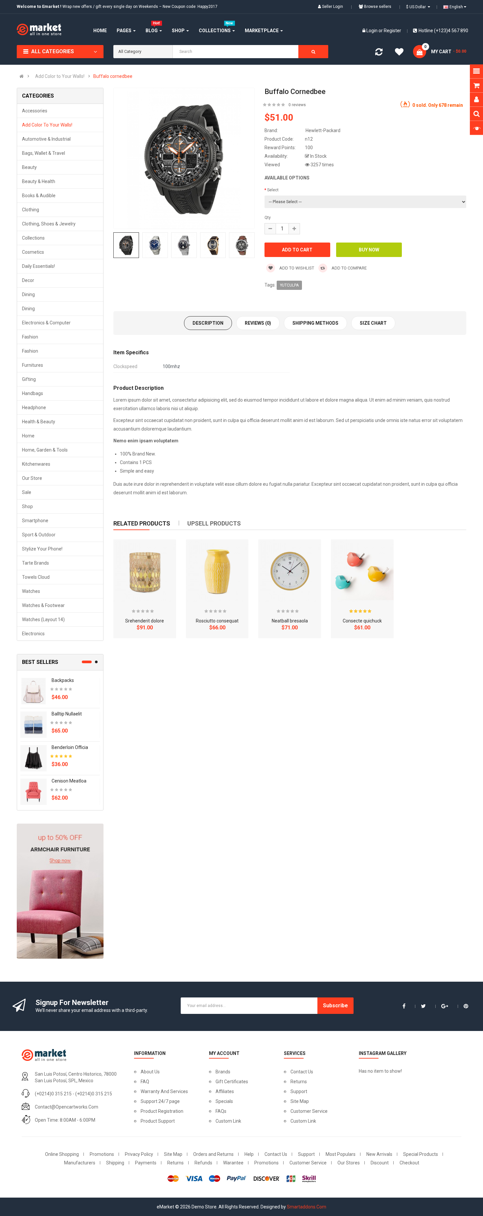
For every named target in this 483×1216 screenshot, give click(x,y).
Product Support (158, 1121)
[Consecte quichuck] (362, 570)
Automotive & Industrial (46, 139)
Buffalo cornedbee (112, 76)
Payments (145, 1162)
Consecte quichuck (362, 620)
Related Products (141, 523)
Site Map (299, 1101)
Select (273, 190)
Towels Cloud (36, 577)
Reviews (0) (258, 323)
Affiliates (225, 1091)
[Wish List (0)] (399, 53)
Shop (27, 506)
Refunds (203, 1162)
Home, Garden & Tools (45, 450)
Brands (223, 1071)
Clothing (30, 209)
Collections (33, 238)
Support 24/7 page (160, 1101)
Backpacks (63, 680)
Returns (298, 1081)
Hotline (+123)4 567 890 (443, 30)
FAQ (145, 1081)
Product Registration (162, 1111)
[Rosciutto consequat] (217, 570)
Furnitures (32, 365)
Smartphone (35, 520)
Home (28, 435)
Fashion (30, 336)
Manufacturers (79, 1162)
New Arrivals (379, 1154)
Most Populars (341, 1154)
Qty (267, 217)
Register (392, 30)
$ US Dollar (417, 7)
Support (298, 1091)
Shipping (115, 1162)
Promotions (102, 1154)
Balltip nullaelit (67, 713)
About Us (150, 1071)
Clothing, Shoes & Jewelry (49, 223)
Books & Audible (39, 195)
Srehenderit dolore (144, 620)
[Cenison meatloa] (33, 791)
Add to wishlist (296, 268)
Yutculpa (289, 285)
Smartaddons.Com (306, 1206)
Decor (28, 280)
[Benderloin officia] (33, 757)
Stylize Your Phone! (42, 548)
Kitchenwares (36, 464)
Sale (26, 492)
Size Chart (373, 323)
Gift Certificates (232, 1081)
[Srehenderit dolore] (144, 570)
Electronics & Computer (46, 322)
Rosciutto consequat (217, 620)
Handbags (32, 393)
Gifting (29, 379)
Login (372, 30)
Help (249, 1154)
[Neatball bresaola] (289, 570)
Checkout (409, 1162)
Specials (224, 1101)
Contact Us (301, 1071)
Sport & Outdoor (39, 534)
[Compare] (378, 53)
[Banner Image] (60, 891)
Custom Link (228, 1121)
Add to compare (349, 268)
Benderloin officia (70, 747)
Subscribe (335, 1005)
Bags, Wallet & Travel (43, 153)
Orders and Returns (213, 1154)
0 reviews (297, 105)
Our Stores (348, 1162)
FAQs (221, 1111)
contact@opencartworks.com (66, 1107)
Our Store (32, 478)
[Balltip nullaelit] (33, 724)
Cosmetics (33, 252)
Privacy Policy (139, 1154)
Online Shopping (62, 1154)
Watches (31, 591)
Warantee (233, 1162)
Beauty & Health (38, 181)
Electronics (33, 633)
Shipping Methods (315, 323)
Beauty (29, 167)
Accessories (34, 110)
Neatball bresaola (290, 620)
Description (208, 323)
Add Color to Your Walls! (59, 76)
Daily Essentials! (38, 266)
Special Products (420, 1154)
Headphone (34, 407)
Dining (28, 294)
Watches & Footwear (43, 605)
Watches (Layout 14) (43, 619)
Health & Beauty (38, 421)
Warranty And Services (164, 1091)
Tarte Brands (35, 563)
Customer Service (309, 1111)
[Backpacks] (33, 690)
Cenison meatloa (69, 780)
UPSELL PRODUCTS (214, 523)
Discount (380, 1162)
